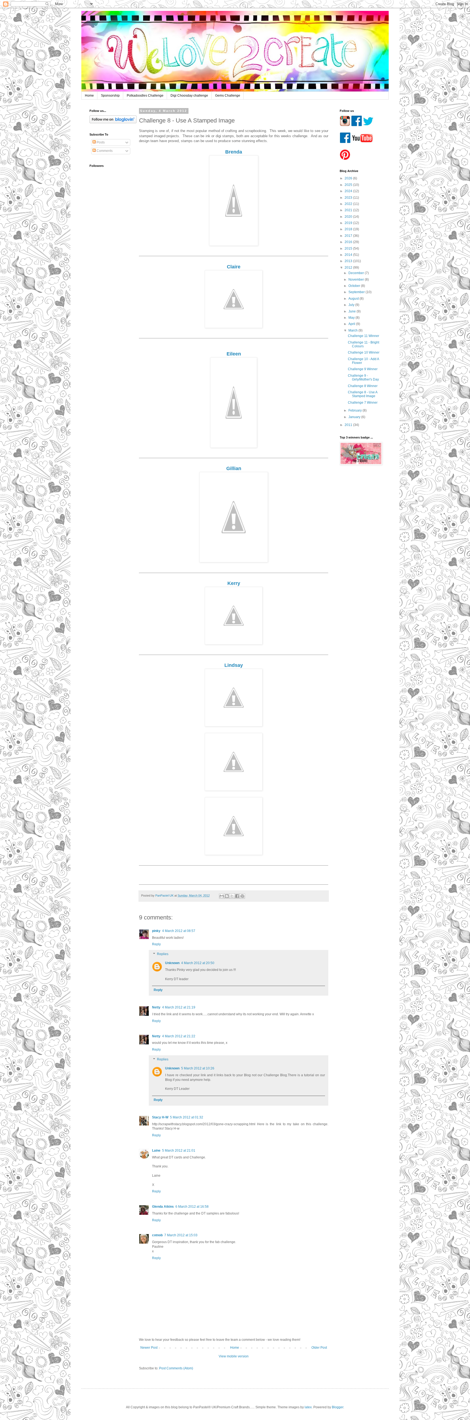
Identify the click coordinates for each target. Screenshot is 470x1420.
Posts (100, 142)
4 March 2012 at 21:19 (178, 1007)
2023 (349, 198)
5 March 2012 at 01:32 (186, 1117)
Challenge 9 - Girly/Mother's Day (363, 377)
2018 (349, 229)
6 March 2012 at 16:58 (192, 1207)
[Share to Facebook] (237, 896)
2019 (349, 223)
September (357, 292)
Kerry (233, 583)
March (353, 330)
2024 (349, 191)
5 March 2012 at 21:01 (178, 1150)
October (354, 286)
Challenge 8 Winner (363, 386)
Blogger (337, 1407)
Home (89, 95)
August (354, 298)
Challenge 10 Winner (363, 352)
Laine (156, 1150)
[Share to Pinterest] (242, 896)
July (351, 305)
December (356, 273)
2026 (349, 178)
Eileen (234, 354)
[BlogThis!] (227, 896)
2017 (349, 236)
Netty (156, 1007)
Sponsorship (110, 95)
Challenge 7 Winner (363, 402)
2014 (349, 255)
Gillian (233, 468)
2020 (349, 217)
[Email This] (221, 896)
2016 (349, 242)
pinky (156, 931)
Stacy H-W (160, 1117)
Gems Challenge (227, 95)
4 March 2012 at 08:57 (178, 931)
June (352, 311)
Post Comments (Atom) (176, 1368)
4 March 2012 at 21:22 (178, 1036)
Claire (233, 266)
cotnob (157, 1235)
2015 (349, 248)
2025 (349, 185)
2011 (349, 425)
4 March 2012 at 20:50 (197, 963)
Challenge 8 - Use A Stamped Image (362, 394)
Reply (156, 944)
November (356, 279)
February (355, 410)
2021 (349, 210)
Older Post (319, 1348)
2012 (349, 267)
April (352, 324)
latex (308, 1407)
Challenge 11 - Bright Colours (363, 344)
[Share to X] (232, 896)
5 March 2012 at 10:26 (197, 1068)
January (354, 417)
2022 (349, 204)
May (351, 318)
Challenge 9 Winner (363, 369)
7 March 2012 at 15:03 (180, 1235)
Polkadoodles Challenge (145, 95)
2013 (349, 261)
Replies (162, 954)
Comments (104, 151)
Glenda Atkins (163, 1207)
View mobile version (234, 1356)
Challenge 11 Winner (363, 336)
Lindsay (233, 665)
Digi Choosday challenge (189, 95)
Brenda (233, 152)
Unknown (172, 963)
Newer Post (148, 1348)
